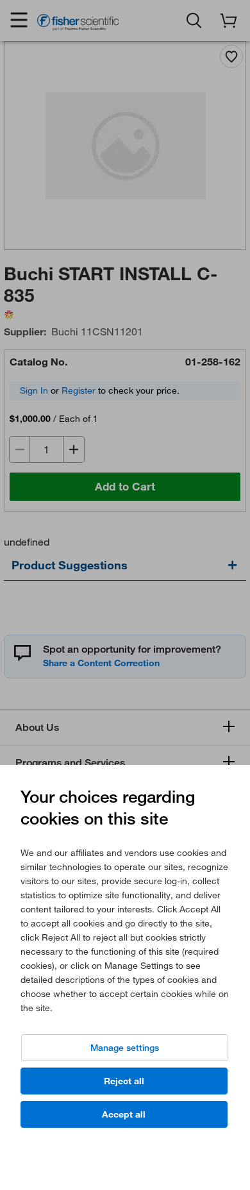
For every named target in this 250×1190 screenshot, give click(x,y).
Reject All (124, 1081)
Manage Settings (124, 1047)
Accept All (124, 1114)
